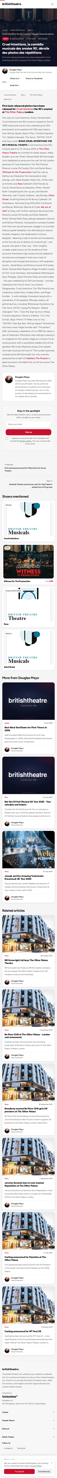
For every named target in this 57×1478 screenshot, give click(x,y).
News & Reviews (18, 30)
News (30, 30)
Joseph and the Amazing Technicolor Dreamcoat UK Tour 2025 (24, 877)
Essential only (44, 1471)
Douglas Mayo (22, 377)
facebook (21, 1448)
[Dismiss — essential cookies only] (52, 1463)
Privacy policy (26, 441)
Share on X (14, 78)
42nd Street (9, 667)
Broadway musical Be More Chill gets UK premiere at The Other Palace (26, 1110)
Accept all (19, 1471)
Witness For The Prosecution (17, 581)
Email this (14, 85)
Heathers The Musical (37, 358)
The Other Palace (14, 112)
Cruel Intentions (24, 109)
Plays (7, 548)
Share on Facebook (34, 78)
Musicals (8, 505)
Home (5, 30)
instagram (8, 1448)
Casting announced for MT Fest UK (23, 1331)
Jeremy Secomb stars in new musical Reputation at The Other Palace (24, 1184)
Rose (20, 183)
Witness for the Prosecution (17, 172)
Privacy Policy (36, 1466)
